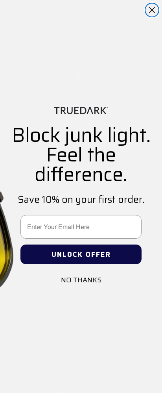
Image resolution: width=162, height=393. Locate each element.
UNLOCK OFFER (81, 254)
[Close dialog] (152, 10)
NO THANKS (81, 279)
